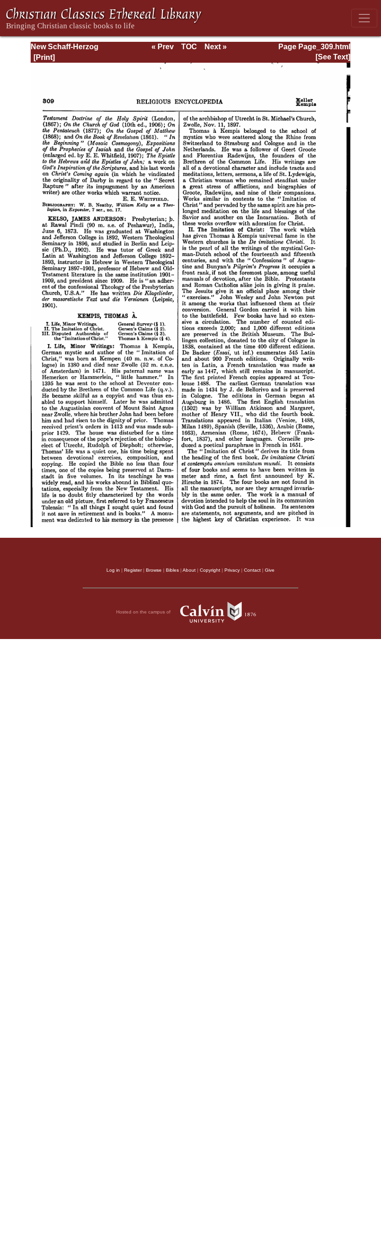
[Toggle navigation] (364, 18)
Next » (215, 47)
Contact (252, 570)
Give (270, 570)
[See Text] (332, 57)
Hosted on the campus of (144, 611)
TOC (189, 47)
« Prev (162, 47)
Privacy (232, 570)
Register (133, 570)
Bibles (172, 570)
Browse (154, 570)
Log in (113, 570)
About (189, 570)
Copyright (210, 570)
